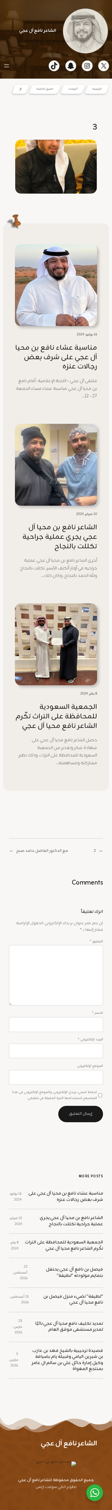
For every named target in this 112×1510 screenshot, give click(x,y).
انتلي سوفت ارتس (51, 1487)
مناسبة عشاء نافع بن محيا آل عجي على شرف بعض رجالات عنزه (56, 357)
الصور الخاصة (44, 89)
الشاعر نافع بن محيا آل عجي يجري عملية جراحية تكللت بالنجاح (59, 537)
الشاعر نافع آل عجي (37, 31)
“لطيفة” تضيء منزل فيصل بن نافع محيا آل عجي (73, 1300)
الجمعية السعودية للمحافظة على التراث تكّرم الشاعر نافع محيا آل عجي (56, 717)
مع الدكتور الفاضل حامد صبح (42, 851)
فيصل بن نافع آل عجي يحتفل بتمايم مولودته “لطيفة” (74, 1273)
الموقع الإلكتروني (90, 1066)
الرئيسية (97, 89)
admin (77, 202)
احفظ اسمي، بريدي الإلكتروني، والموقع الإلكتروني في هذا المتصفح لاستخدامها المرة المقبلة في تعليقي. (54, 1095)
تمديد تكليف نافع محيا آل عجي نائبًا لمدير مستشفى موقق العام (69, 1327)
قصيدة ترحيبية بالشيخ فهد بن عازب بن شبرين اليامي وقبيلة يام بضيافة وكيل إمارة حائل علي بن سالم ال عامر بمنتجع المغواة (67, 1360)
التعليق (96, 941)
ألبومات (72, 89)
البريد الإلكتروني (90, 1039)
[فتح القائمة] (6, 65)
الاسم (97, 1013)
